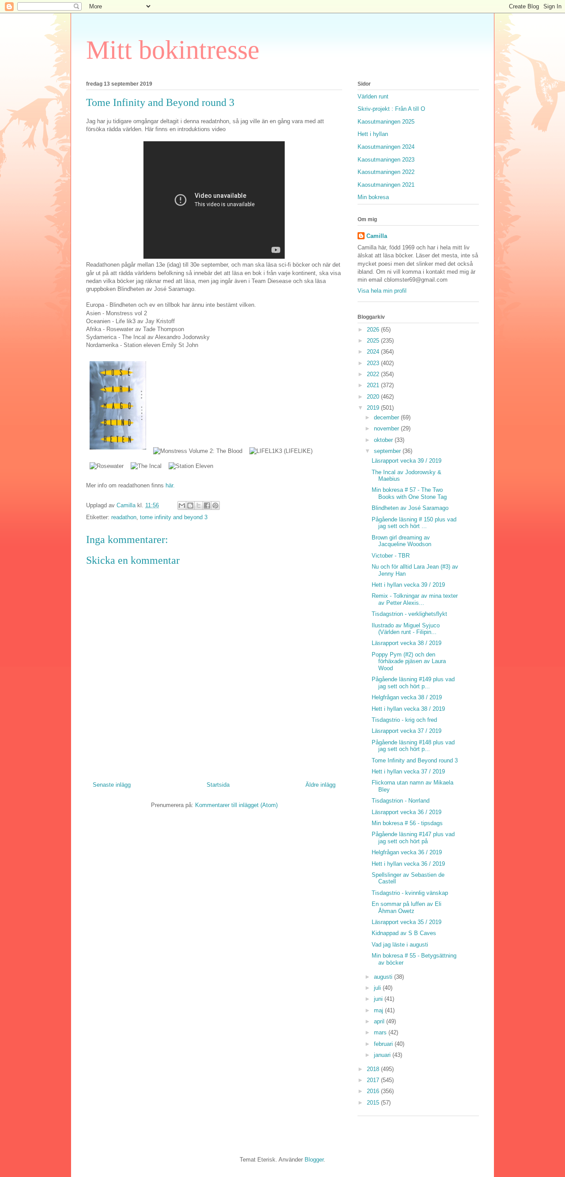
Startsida (218, 784)
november (387, 428)
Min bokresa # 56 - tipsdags (407, 823)
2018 (374, 1069)
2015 (374, 1102)
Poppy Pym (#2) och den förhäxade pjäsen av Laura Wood (409, 661)
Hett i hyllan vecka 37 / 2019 (408, 771)
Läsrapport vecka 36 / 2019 (406, 812)
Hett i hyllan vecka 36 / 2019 (408, 863)
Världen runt (373, 96)
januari (383, 1055)
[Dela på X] (198, 505)
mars (381, 1032)
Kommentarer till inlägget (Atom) (236, 805)
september (388, 451)
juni (379, 999)
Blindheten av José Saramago (410, 508)
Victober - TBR (391, 555)
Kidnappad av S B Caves (404, 933)
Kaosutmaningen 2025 (386, 121)
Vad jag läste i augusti (400, 944)
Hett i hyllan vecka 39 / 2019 (408, 584)
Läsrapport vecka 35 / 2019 (406, 922)
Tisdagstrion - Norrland (400, 800)
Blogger (314, 1159)
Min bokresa (373, 197)
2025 (374, 340)
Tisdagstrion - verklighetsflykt (409, 614)
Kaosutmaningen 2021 (386, 184)
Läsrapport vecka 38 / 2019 (406, 643)
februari (384, 1044)
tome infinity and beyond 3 (173, 517)
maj (379, 1010)
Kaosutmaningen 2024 (386, 146)
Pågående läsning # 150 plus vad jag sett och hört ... (414, 523)
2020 (374, 396)
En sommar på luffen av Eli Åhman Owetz (406, 907)
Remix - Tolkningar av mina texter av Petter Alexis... (415, 599)
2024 (374, 351)
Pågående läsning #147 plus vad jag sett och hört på (413, 838)
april (380, 1021)
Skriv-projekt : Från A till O (391, 109)
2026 (374, 329)
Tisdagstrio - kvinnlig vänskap (410, 893)
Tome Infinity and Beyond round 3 (415, 760)
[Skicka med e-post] (181, 505)
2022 (374, 374)
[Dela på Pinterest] (215, 505)
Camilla (376, 236)
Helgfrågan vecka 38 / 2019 (407, 697)
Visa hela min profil (382, 290)
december (387, 417)
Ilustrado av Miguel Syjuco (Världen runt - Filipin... (406, 629)
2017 (374, 1080)
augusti (384, 976)
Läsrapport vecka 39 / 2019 (406, 460)
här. (169, 485)
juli (378, 988)
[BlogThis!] (190, 505)
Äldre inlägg (320, 784)
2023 (374, 363)
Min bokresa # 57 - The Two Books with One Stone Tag (409, 493)
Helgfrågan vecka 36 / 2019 (407, 852)
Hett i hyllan (373, 134)
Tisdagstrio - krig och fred (404, 720)
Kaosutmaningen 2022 (386, 172)
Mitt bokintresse (173, 49)
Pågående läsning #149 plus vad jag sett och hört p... (413, 683)
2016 (374, 1091)
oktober (384, 440)
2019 (374, 407)
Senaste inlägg (112, 784)
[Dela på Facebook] (207, 505)
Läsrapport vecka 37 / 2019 (406, 731)
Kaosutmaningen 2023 (386, 159)
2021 (374, 385)
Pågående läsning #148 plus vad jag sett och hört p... (413, 746)
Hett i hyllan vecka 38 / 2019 (408, 708)
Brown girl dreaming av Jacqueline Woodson (401, 541)
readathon (123, 517)
